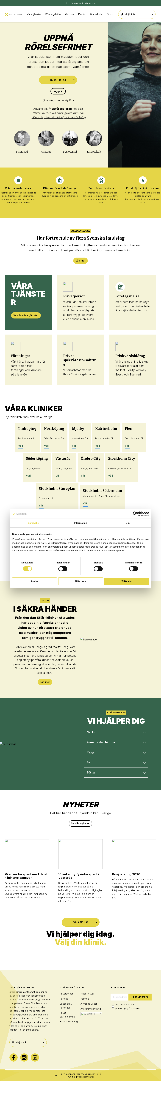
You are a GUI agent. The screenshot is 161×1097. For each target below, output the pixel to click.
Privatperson (66, 993)
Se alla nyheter (80, 823)
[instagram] (24, 1057)
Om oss (69, 14)
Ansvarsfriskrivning (90, 1008)
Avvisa (34, 581)
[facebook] (13, 1057)
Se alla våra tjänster (26, 315)
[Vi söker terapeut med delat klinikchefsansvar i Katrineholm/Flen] (27, 854)
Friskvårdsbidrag (69, 1021)
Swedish (90, 1014)
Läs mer (80, 260)
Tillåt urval (80, 581)
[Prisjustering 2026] (134, 854)
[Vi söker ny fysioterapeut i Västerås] (80, 854)
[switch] (62, 568)
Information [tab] (80, 523)
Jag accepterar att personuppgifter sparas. (128, 1006)
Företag (64, 998)
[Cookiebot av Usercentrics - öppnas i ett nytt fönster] (135, 514)
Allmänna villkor (88, 1003)
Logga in (58, 91)
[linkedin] (35, 1057)
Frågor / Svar (87, 993)
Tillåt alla (127, 581)
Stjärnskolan (96, 14)
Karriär (82, 14)
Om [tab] (128, 523)
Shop (110, 14)
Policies (84, 998)
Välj (20, 445)
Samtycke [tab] (33, 523)
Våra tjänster (34, 14)
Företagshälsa (53, 14)
